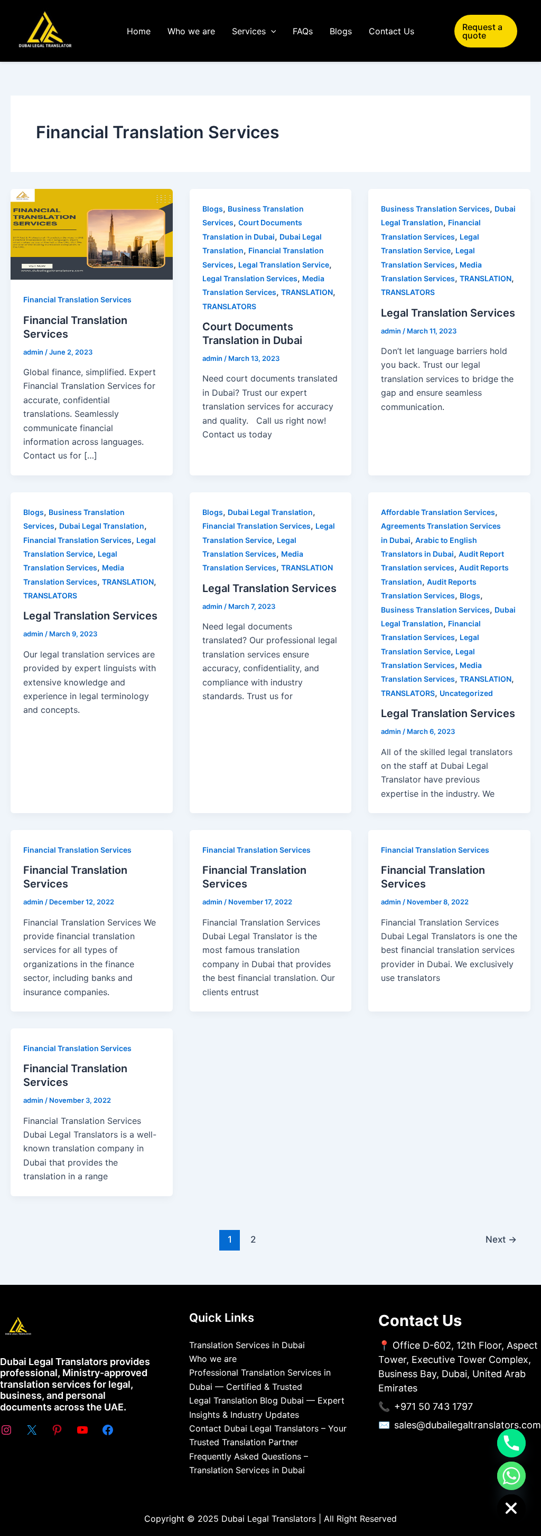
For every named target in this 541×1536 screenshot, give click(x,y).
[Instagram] (6, 1430)
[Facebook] (107, 1430)
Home (139, 31)
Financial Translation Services (77, 299)
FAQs (303, 31)
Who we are (191, 31)
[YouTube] (82, 1430)
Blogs (341, 31)
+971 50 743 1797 (433, 1406)
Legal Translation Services (249, 278)
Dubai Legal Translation (101, 525)
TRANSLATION (307, 292)
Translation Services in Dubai (247, 1345)
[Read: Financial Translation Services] (92, 233)
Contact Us (391, 31)
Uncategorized (466, 693)
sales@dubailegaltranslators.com (467, 1424)
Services (249, 31)
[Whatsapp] (511, 1476)
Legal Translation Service (283, 264)
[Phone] (511, 1443)
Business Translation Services (435, 208)
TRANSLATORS (229, 306)
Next (501, 1239)
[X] (31, 1430)
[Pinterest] (57, 1430)
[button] (271, 31)
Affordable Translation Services (438, 512)
